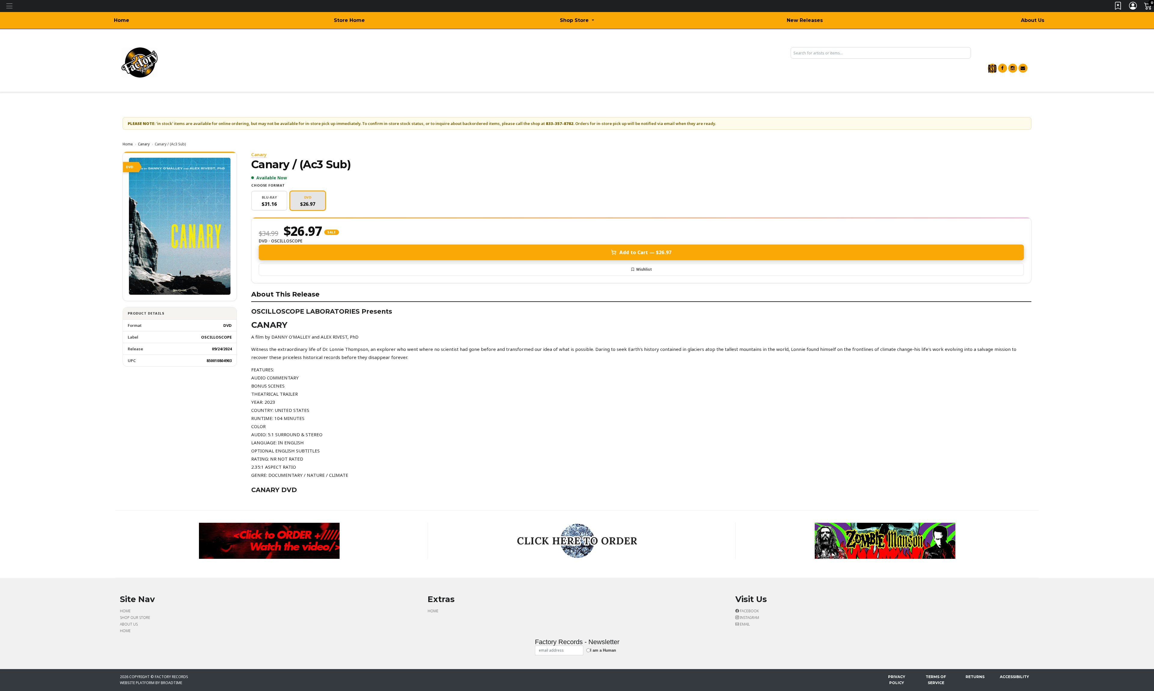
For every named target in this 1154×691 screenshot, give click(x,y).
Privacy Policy (896, 679)
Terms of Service (936, 679)
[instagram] (1013, 68)
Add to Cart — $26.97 (645, 252)
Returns (975, 676)
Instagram (749, 617)
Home (121, 20)
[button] (577, 20)
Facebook (749, 610)
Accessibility (1014, 676)
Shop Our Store (135, 617)
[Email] (1023, 68)
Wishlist (644, 269)
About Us (1032, 20)
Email (744, 624)
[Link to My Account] (1133, 7)
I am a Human (603, 650)
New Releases (805, 20)
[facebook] (1002, 68)
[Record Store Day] (992, 68)
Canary (144, 144)
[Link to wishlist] (1118, 7)
